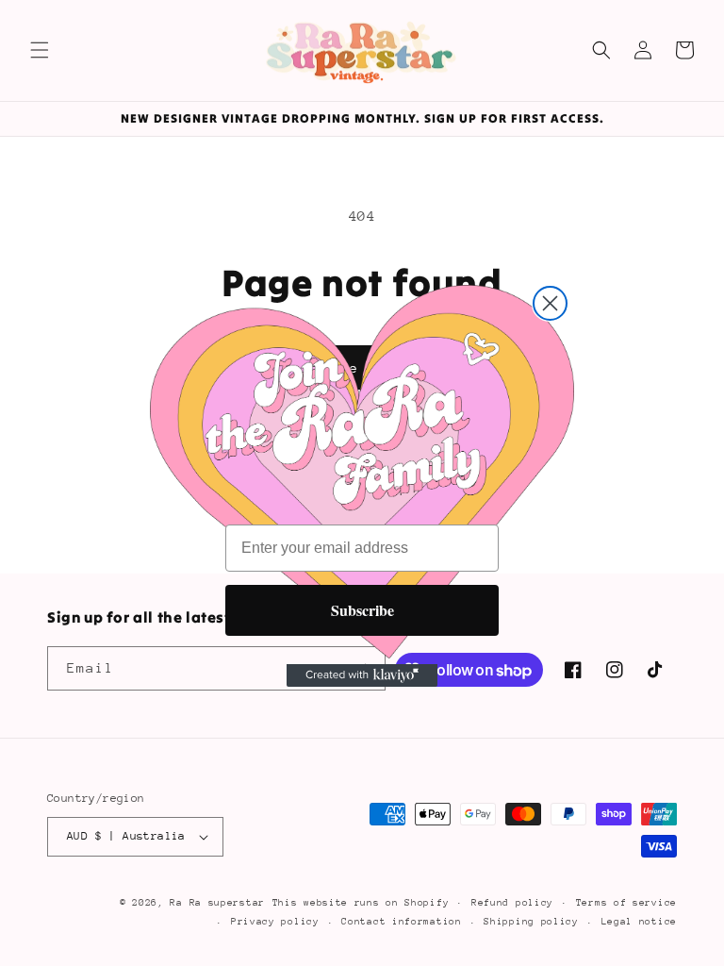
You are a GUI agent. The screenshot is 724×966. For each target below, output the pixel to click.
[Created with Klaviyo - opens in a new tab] (362, 675)
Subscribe (362, 610)
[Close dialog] (550, 303)
